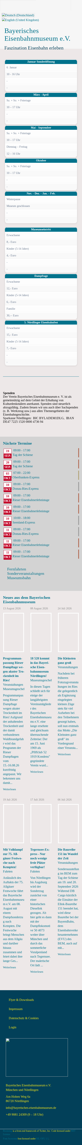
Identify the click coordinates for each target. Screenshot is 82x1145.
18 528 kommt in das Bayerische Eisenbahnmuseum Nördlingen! (39, 667)
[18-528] (41, 632)
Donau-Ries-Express (26, 488)
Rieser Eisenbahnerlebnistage (31, 500)
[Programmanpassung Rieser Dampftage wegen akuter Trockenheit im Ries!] (13, 632)
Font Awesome (10, 1138)
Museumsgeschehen (15, 689)
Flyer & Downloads (21, 1000)
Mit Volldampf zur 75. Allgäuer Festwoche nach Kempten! (13, 858)
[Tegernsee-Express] (41, 823)
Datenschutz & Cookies (24, 1018)
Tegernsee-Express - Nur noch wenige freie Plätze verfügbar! (40, 858)
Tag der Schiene (23, 455)
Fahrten (8, 871)
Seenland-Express (24, 522)
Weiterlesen (9, 789)
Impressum (15, 1009)
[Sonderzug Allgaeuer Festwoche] (13, 823)
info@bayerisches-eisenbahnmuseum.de (31, 1107)
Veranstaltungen (13, 684)
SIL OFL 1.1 (42, 1138)
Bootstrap (7, 1130)
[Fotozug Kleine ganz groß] (68, 632)
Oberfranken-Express (26, 477)
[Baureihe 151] (68, 823)
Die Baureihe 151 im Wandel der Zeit (68, 854)
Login (12, 1027)
